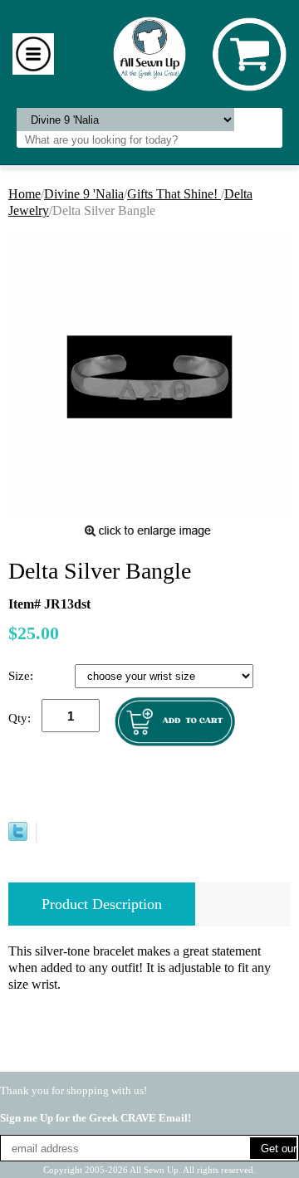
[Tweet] (17, 836)
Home (24, 194)
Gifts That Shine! (174, 194)
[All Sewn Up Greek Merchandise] (150, 53)
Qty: (19, 718)
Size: (22, 675)
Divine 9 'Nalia (84, 194)
